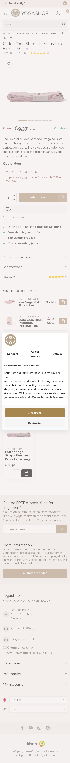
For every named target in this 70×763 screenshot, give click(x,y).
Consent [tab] (12, 353)
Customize (35, 423)
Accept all (35, 412)
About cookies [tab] (35, 354)
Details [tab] (57, 353)
